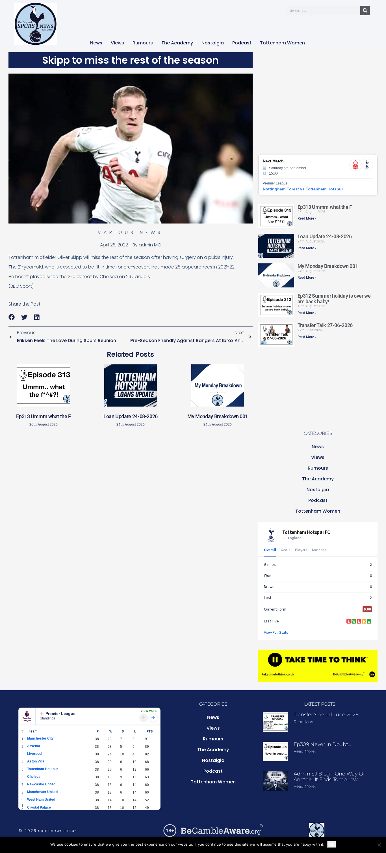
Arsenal (33, 746)
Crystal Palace (39, 807)
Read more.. (305, 721)
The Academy (177, 43)
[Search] (365, 10)
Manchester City (40, 738)
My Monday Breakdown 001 (217, 416)
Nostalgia (212, 43)
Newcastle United (41, 784)
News (96, 43)
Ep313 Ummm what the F (43, 416)
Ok (331, 844)
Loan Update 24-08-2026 (130, 416)
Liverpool (34, 754)
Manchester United (42, 792)
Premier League (60, 713)
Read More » (307, 218)
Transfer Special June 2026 (326, 715)
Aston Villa (35, 761)
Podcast (241, 43)
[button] (11, 317)
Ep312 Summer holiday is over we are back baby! (334, 298)
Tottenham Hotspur (42, 769)
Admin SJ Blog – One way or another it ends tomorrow (329, 777)
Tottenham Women (282, 43)
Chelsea (33, 777)
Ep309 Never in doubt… (322, 744)
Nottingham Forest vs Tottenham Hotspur (303, 189)
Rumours (143, 43)
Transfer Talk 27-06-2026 (325, 325)
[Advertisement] (130, 471)
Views (117, 43)
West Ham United (41, 800)
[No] (379, 845)
